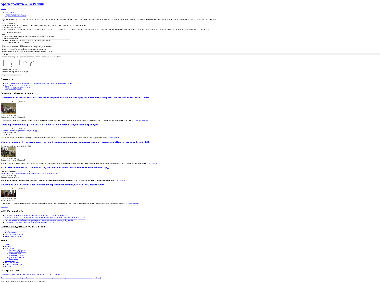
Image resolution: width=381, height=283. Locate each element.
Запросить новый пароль (13, 14)
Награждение (13, 259)
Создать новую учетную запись (15, 16)
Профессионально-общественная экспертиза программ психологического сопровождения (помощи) (39, 221)
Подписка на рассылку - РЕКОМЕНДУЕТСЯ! (20, 42)
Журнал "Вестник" (11, 233)
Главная (3, 9)
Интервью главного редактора (15, 231)
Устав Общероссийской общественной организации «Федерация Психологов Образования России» (38, 83)
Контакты (8, 266)
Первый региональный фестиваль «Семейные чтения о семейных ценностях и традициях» (50, 124)
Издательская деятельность (14, 234)
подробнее (4, 207)
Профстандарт (9, 261)
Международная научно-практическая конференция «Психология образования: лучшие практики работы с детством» (45, 219)
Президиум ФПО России (17, 252)
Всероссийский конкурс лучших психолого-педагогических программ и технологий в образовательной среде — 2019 (45, 217)
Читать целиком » (142, 120)
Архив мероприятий (12, 262)
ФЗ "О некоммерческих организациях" (18, 87)
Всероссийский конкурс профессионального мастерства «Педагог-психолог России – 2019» (36, 215)
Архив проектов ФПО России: (22, 4)
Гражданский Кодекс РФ (13, 89)
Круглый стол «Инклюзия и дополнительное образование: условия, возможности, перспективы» (53, 184)
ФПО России (9, 248)
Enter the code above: (9, 70)
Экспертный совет (15, 253)
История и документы (16, 257)
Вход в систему (10, 12)
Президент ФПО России (17, 250)
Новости (8, 246)
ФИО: (4, 34)
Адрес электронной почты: (12, 27)
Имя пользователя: (9, 23)
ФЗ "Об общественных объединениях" (18, 85)
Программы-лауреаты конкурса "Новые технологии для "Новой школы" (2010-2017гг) (30, 274)
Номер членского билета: (11, 38)
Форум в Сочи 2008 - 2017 (14, 264)
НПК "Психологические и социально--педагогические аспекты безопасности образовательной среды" (56, 167)
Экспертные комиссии (16, 255)
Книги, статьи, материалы (14, 236)
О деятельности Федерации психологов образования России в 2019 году (29, 222)
